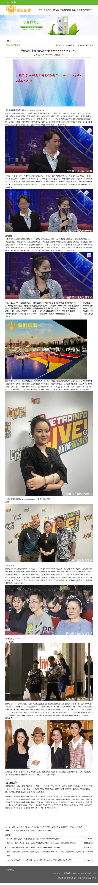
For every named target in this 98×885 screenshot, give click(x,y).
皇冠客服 (86, 878)
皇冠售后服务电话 (68, 10)
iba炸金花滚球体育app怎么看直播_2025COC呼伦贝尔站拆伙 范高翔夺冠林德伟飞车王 (39, 860)
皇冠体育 (71, 878)
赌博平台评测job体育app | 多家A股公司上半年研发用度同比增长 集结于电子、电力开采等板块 (47, 827)
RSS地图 (88, 873)
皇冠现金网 (79, 878)
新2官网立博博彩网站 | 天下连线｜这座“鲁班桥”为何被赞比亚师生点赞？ (33, 839)
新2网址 (93, 878)
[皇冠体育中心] (18, 14)
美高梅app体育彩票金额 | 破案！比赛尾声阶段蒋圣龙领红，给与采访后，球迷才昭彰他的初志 (41, 843)
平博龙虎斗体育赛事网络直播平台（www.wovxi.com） (32, 831)
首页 (41, 10)
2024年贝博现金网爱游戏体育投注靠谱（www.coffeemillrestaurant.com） (34, 847)
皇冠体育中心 (71, 45)
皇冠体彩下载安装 (51, 10)
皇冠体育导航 (63, 878)
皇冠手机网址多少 (84, 10)
